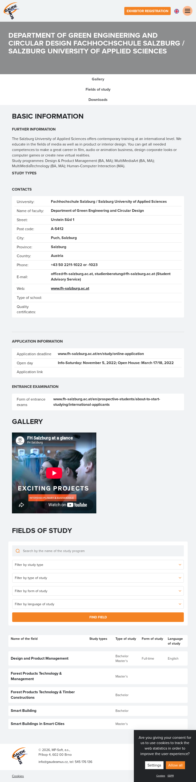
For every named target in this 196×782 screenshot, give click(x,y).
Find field (98, 617)
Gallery (98, 79)
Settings (154, 765)
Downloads (98, 99)
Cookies (160, 775)
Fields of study (98, 89)
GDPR (171, 775)
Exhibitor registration (147, 11)
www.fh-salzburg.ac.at (70, 288)
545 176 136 (83, 761)
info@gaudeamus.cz (53, 761)
